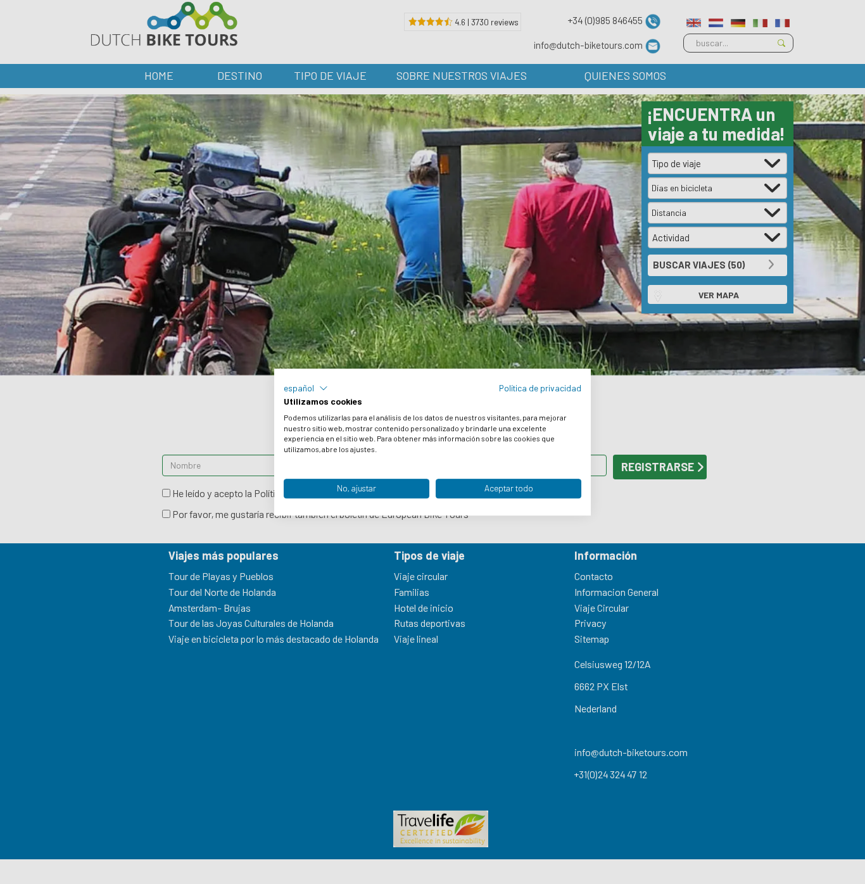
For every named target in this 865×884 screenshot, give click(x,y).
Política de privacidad (540, 387)
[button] (306, 388)
